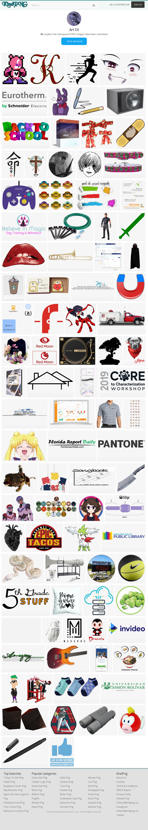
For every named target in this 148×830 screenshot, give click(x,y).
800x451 (7, 269)
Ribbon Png (38, 794)
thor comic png (12, 806)
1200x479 (53, 269)
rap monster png (13, 790)
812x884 (55, 733)
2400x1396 (52, 670)
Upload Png (122, 798)
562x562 (120, 614)
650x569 (118, 670)
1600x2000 (32, 701)
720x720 (7, 208)
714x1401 (80, 395)
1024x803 (70, 550)
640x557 (37, 364)
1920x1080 (42, 520)
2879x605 (107, 550)
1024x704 (7, 459)
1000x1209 (127, 208)
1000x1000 (125, 733)
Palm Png (65, 777)
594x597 (123, 239)
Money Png (94, 777)
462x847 (99, 239)
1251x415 (113, 641)
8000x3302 (8, 147)
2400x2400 (104, 459)
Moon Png (65, 794)
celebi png (9, 781)
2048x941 (105, 395)
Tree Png (65, 786)
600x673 (7, 364)
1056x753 (7, 520)
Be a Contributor (120, 4)
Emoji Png (93, 794)
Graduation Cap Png (71, 798)
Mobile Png (38, 802)
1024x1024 (57, 147)
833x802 (31, 550)
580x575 (56, 614)
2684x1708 (55, 427)
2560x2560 (56, 765)
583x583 (122, 491)
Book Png (93, 798)
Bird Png (93, 786)
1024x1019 (122, 147)
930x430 (7, 614)
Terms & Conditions (127, 786)
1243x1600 (31, 176)
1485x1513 (100, 269)
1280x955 (7, 581)
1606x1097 (82, 208)
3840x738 (7, 427)
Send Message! (74, 41)
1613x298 (7, 641)
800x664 (7, 491)
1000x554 (7, 733)
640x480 (7, 670)
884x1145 (54, 114)
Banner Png (94, 806)
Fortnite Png (66, 806)
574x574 (88, 614)
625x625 (122, 581)
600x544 (121, 299)
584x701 (7, 299)
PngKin (35, 798)
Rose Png (37, 790)
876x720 (43, 208)
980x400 (32, 395)
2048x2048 (102, 427)
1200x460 (7, 114)
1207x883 (50, 581)
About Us (121, 777)
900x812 (78, 114)
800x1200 (47, 641)
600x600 (7, 176)
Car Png (92, 781)
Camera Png (66, 781)
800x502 (53, 239)
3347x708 (53, 459)
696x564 (44, 491)
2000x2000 (96, 670)
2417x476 (106, 701)
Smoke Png (66, 790)
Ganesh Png (94, 802)
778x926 (7, 83)
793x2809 (7, 701)
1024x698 (105, 83)
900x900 (63, 364)
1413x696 (7, 239)
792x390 (103, 332)
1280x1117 (36, 83)
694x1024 (103, 364)
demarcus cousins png (16, 810)
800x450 (110, 520)
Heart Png (37, 806)
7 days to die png (13, 777)
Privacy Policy (123, 794)
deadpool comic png (14, 786)
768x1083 (7, 395)
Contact (120, 781)
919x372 (74, 491)
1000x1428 (93, 641)
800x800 (92, 581)
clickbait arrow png (14, 802)
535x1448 (128, 427)
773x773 (71, 83)
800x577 (111, 114)
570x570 (59, 701)
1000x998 (53, 176)
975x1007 (39, 332)
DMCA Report (123, 790)
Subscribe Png (39, 777)
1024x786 (31, 299)
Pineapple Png (96, 790)
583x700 (128, 364)
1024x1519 (8, 550)
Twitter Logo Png (41, 781)
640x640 (86, 147)
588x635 (82, 176)
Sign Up (138, 4)
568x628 (68, 641)
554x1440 (129, 269)
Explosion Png (67, 802)
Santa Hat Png (39, 786)
